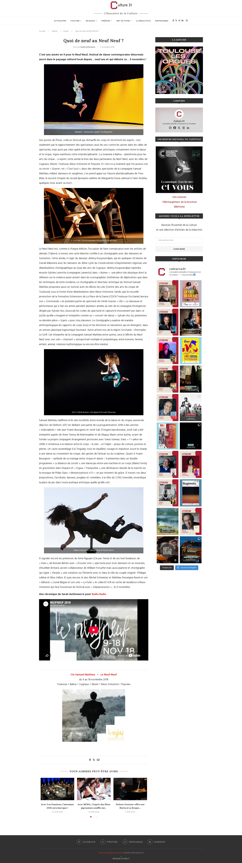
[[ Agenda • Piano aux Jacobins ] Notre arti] (191, 379)
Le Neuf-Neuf (109, 675)
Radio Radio (99, 594)
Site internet (179, 197)
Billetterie (179, 207)
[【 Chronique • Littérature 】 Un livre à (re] (191, 521)
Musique (90, 21)
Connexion (118, 852)
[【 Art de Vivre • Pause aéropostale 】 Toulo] (167, 549)
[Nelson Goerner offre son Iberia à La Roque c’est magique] (130, 789)
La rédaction (143, 21)
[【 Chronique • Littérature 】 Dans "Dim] (167, 293)
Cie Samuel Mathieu (83, 675)
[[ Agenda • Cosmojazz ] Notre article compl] (167, 521)
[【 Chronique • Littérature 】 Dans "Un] (191, 464)
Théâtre (105, 21)
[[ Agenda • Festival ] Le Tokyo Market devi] (191, 350)
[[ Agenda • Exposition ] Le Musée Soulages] (191, 492)
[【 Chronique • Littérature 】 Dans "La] (167, 350)
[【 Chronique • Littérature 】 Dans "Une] (167, 492)
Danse (66, 31)
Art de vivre (123, 21)
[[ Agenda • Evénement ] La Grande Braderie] (191, 293)
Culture (75, 21)
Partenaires (161, 21)
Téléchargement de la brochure (179, 202)
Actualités (60, 21)
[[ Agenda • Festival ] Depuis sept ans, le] (167, 436)
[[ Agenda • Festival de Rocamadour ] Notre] (191, 549)
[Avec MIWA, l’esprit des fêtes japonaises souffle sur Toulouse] (94, 789)
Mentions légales (105, 852)
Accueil (42, 31)
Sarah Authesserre (87, 47)
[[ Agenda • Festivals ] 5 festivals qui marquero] (191, 436)
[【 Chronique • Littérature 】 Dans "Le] (167, 322)
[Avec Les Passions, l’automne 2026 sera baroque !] (57, 789)
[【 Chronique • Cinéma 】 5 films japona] (191, 407)
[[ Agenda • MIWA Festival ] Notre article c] (191, 322)
